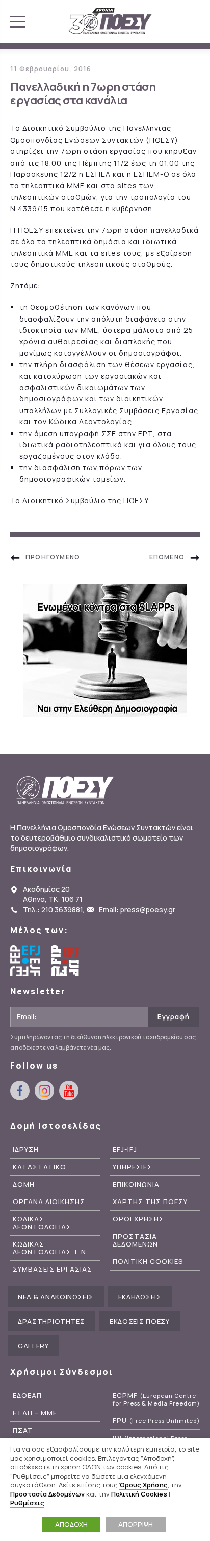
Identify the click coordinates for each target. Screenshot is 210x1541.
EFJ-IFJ (125, 1149)
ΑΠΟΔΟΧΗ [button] (71, 1524)
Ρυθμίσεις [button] (27, 1502)
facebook (20, 1090)
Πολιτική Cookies (139, 1494)
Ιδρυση (26, 1149)
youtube (68, 1090)
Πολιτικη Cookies (148, 1261)
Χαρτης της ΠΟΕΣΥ (150, 1202)
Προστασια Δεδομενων (135, 1240)
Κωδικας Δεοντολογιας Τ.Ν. (50, 1248)
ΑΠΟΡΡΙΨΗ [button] (135, 1524)
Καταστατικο (39, 1167)
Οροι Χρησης (138, 1219)
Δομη (24, 1184)
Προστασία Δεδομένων (47, 1494)
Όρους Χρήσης (143, 1484)
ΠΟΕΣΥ (110, 21)
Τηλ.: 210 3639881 (53, 909)
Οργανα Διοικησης (49, 1202)
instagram (44, 1090)
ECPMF (156, 1399)
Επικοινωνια (136, 1184)
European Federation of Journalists (25, 960)
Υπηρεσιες (132, 1167)
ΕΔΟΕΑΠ (27, 1395)
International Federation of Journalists (66, 960)
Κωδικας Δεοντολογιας (42, 1223)
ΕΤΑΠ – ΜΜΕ (35, 1413)
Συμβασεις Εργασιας (52, 1269)
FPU (156, 1420)
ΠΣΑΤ (23, 1430)
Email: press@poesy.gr (137, 909)
